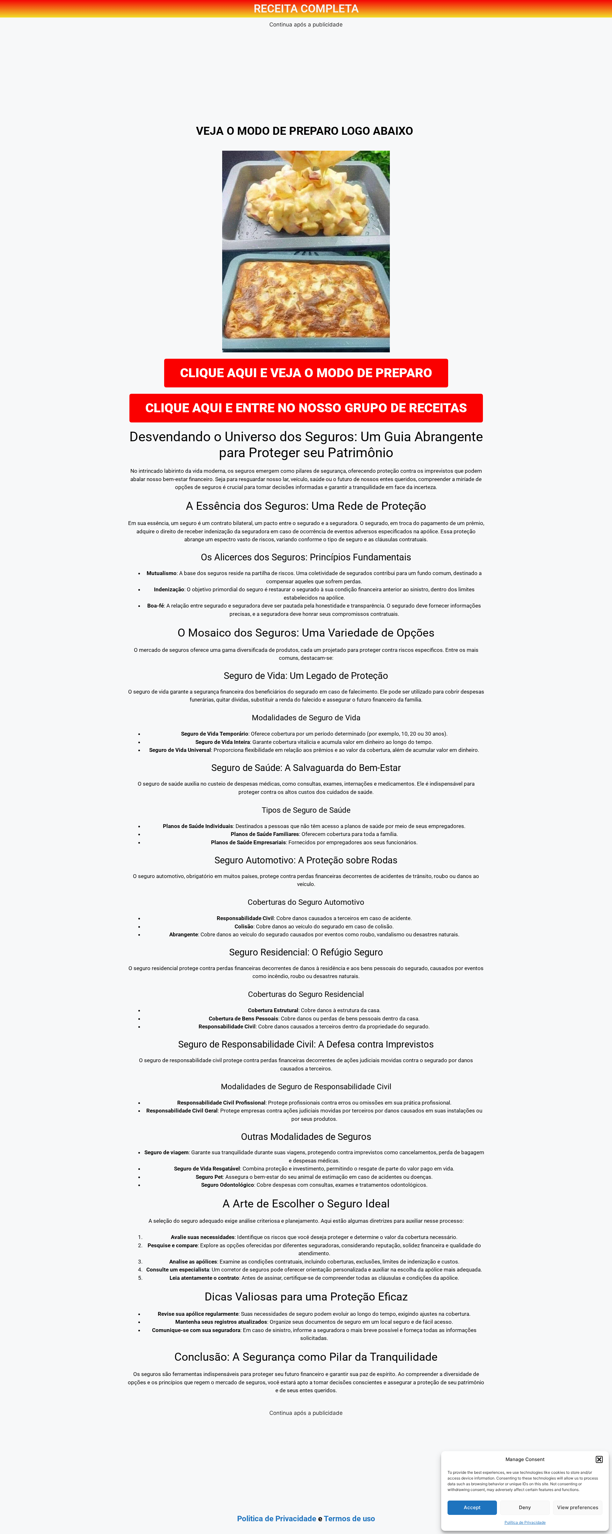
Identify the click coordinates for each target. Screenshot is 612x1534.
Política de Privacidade (525, 1522)
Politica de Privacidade (276, 1518)
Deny (525, 1507)
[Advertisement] (305, 73)
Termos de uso (349, 1518)
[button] (599, 1459)
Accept (472, 1507)
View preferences (577, 1507)
